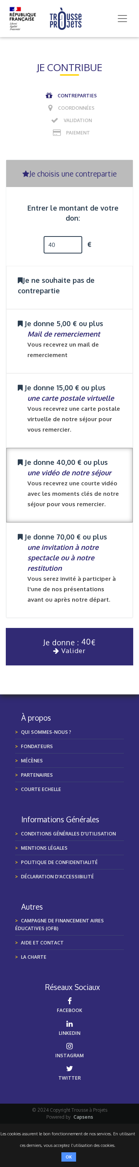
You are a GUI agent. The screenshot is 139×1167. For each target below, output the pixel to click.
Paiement (78, 133)
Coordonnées (76, 108)
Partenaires (37, 775)
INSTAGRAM (69, 1055)
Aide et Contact (42, 943)
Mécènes (32, 761)
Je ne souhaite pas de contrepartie (56, 285)
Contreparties (77, 96)
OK (69, 1157)
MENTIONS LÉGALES (44, 848)
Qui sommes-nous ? (46, 732)
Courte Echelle (41, 789)
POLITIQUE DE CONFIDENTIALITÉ (59, 862)
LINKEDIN (69, 1033)
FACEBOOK (69, 1010)
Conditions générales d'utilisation (68, 834)
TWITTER (69, 1078)
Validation (78, 120)
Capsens (83, 1117)
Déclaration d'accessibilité (57, 877)
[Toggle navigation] (122, 18)
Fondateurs (37, 746)
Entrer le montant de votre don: (73, 213)
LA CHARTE (33, 957)
